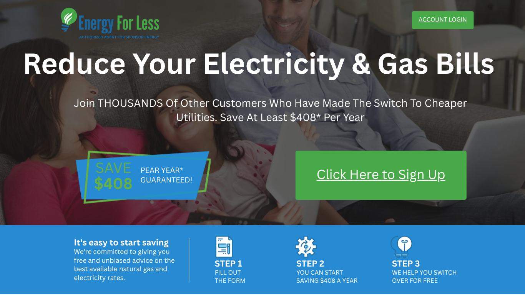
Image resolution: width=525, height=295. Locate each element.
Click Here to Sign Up (381, 174)
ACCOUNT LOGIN (443, 19)
